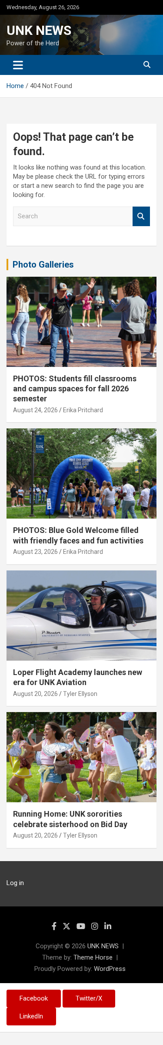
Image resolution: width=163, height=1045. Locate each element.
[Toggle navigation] (18, 65)
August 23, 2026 (35, 551)
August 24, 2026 (35, 410)
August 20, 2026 (35, 693)
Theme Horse (93, 957)
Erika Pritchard (83, 410)
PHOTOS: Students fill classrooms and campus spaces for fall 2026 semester (74, 389)
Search (141, 216)
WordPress (110, 969)
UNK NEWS (39, 30)
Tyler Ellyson (80, 693)
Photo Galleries (43, 264)
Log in (15, 883)
